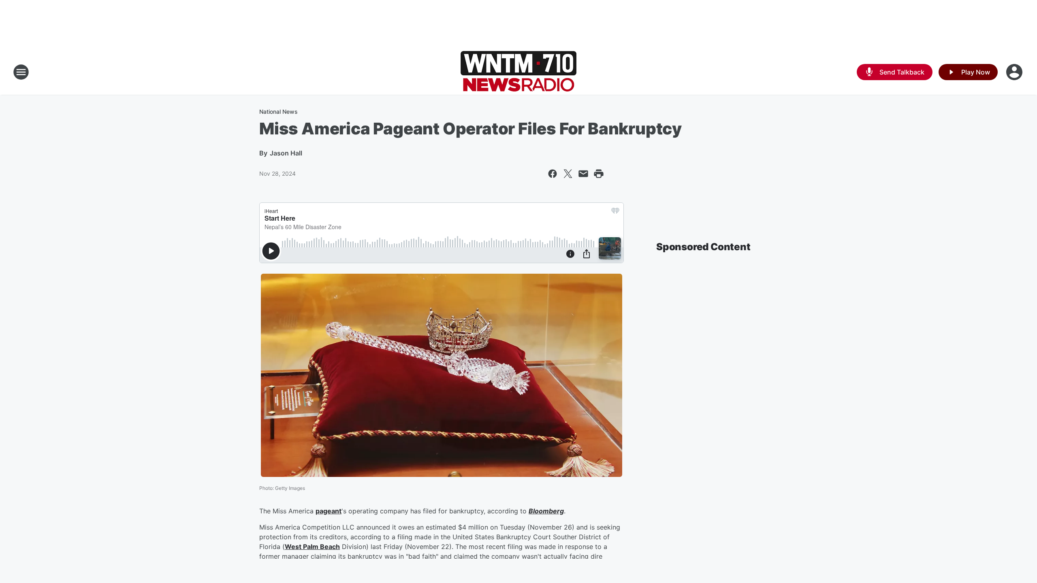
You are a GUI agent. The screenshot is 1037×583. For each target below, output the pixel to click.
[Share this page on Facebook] (552, 173)
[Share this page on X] (568, 173)
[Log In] (1015, 72)
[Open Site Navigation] (21, 72)
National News (278, 111)
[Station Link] (518, 72)
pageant (328, 511)
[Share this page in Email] (583, 173)
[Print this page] (598, 173)
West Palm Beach (312, 547)
